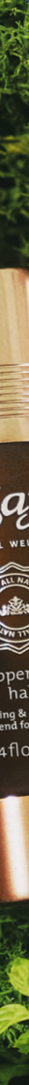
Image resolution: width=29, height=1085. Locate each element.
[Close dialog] (27, 2)
